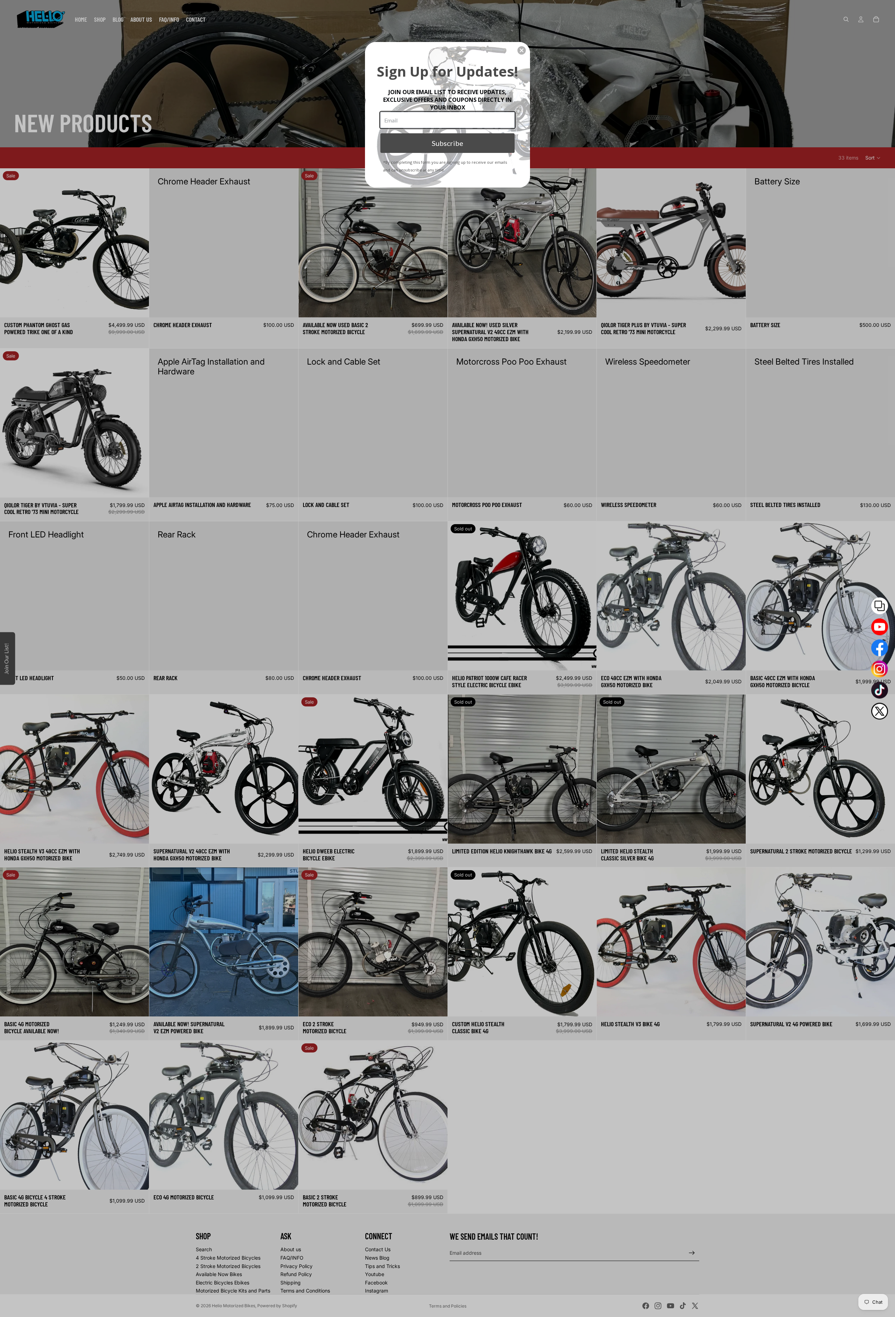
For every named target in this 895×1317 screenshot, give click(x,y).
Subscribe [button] (447, 143)
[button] (521, 50)
